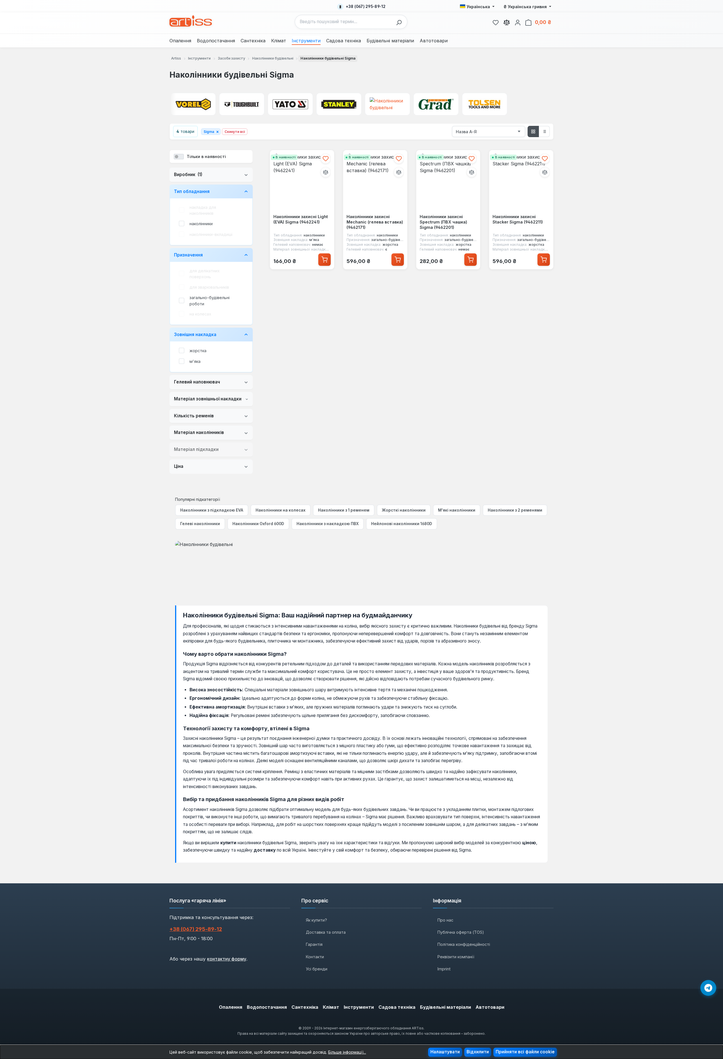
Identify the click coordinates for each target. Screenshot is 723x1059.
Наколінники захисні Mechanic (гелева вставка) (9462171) (375, 221)
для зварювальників (209, 287)
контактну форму (226, 959)
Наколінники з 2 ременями (515, 510)
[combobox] (344, 22)
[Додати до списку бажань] (326, 159)
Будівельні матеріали (445, 1007)
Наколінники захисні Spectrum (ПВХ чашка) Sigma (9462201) (443, 221)
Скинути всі (235, 132)
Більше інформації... (347, 1052)
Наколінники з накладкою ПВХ (328, 523)
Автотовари (490, 1007)
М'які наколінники (456, 510)
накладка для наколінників (203, 210)
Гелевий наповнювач (197, 382)
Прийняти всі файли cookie (525, 1051)
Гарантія (314, 944)
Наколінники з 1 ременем (343, 510)
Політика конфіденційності (463, 944)
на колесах (200, 314)
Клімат (331, 1007)
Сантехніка (304, 1007)
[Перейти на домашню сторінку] (190, 21)
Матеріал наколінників (199, 432)
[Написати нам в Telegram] (708, 988)
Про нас (445, 920)
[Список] (544, 131)
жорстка (198, 350)
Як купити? (316, 920)
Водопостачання (267, 1007)
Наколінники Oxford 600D (258, 523)
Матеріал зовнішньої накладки (207, 399)
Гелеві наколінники (200, 523)
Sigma (211, 131)
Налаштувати (445, 1051)
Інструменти (359, 1007)
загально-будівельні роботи (210, 300)
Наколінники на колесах (281, 510)
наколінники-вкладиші (211, 234)
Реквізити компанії (455, 956)
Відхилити (478, 1051)
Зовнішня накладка (195, 334)
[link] (495, 21)
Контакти (315, 956)
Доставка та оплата (326, 932)
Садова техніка (396, 1007)
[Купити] (324, 259)
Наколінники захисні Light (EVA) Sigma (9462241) (300, 219)
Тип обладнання (192, 191)
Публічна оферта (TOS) (460, 932)
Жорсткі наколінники (404, 510)
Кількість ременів (194, 415)
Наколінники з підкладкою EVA (211, 510)
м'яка (195, 361)
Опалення (230, 1007)
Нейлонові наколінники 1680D (401, 523)
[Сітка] (533, 131)
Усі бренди (316, 968)
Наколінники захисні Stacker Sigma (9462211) (518, 219)
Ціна (178, 466)
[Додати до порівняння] (326, 172)
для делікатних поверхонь (205, 273)
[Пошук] (400, 22)
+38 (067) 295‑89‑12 (195, 929)
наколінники (201, 223)
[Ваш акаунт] (517, 21)
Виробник (188, 174)
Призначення (188, 255)
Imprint (443, 968)
